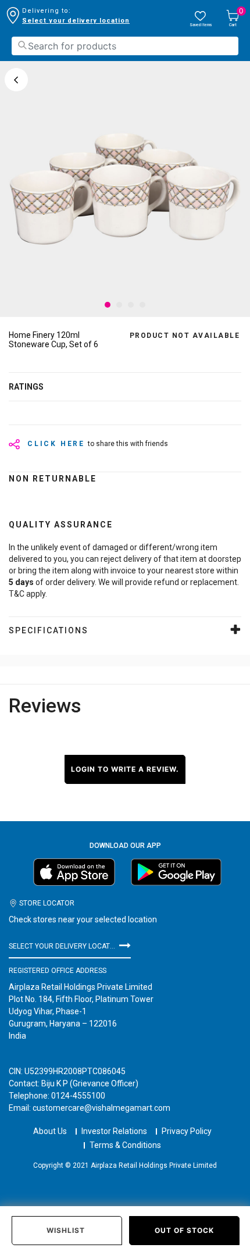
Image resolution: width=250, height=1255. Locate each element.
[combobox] (125, 46)
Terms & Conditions (125, 1145)
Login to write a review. (125, 769)
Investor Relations (114, 1131)
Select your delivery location (76, 20)
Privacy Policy (187, 1131)
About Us (50, 1131)
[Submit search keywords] (22, 45)
